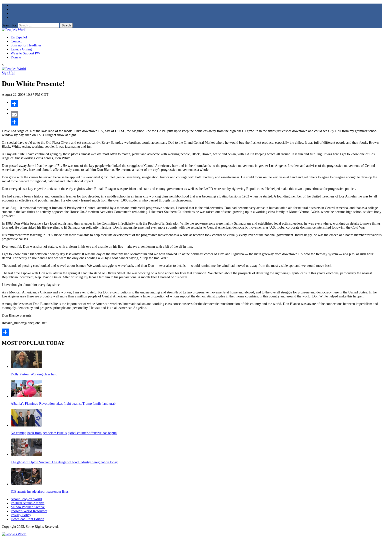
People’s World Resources (29, 511)
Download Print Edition (27, 519)
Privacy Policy (21, 515)
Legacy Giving (21, 49)
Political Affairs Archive (27, 503)
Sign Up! (8, 73)
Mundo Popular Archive (28, 507)
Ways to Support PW (25, 53)
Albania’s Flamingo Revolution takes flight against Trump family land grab (63, 403)
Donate (16, 57)
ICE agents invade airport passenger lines (39, 491)
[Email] (196, 114)
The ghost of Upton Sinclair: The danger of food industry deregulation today (64, 462)
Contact (16, 41)
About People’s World (26, 499)
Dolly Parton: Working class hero (34, 374)
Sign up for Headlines (26, 45)
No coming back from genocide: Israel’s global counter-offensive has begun (64, 433)
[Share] (196, 103)
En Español (19, 37)
